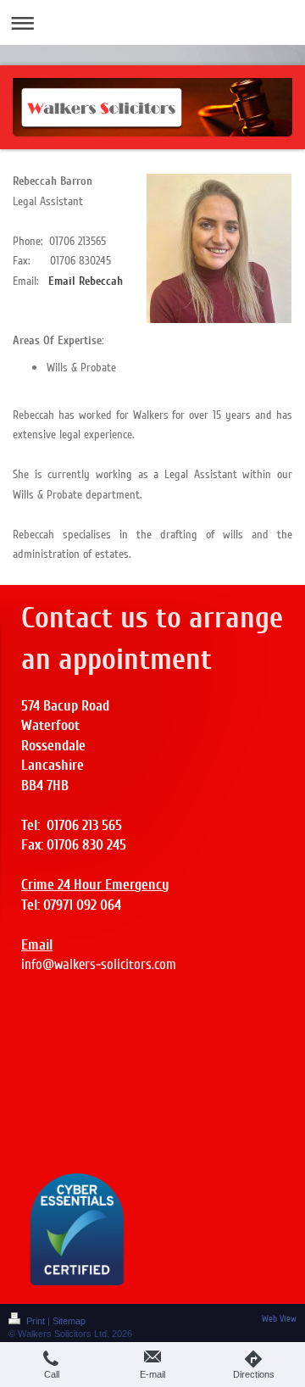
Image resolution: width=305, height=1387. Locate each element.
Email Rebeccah (85, 281)
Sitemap (69, 1321)
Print (35, 1321)
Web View (279, 1318)
